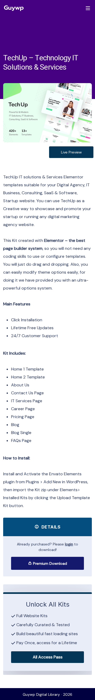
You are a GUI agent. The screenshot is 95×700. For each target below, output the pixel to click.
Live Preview (71, 152)
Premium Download (49, 563)
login (69, 544)
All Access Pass (48, 657)
